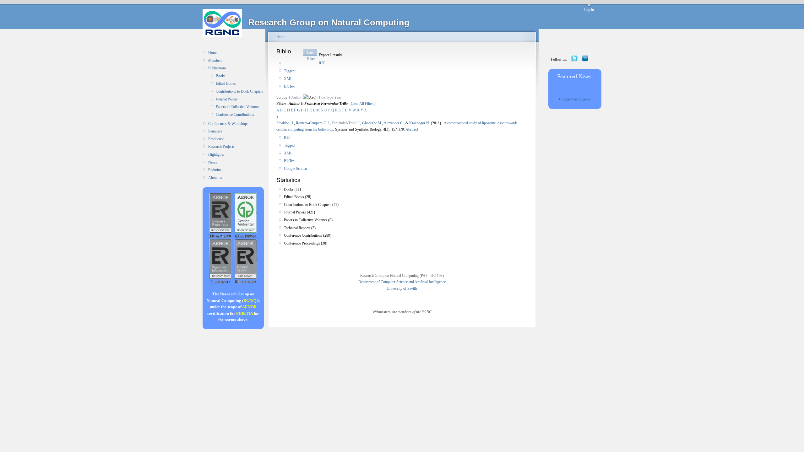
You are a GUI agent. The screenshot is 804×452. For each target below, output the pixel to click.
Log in (589, 10)
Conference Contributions (235, 114)
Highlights (216, 154)
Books (220, 76)
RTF (322, 63)
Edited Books (226, 83)
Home (212, 53)
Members (215, 60)
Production (216, 139)
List (310, 52)
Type (329, 97)
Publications (217, 68)
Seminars (215, 131)
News (212, 162)
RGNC (249, 300)
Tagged (289, 71)
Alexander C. (394, 123)
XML (288, 79)
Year (337, 97)
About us (215, 177)
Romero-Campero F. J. (313, 123)
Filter (311, 58)
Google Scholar (295, 168)
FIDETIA (244, 313)
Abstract (411, 129)
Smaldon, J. (285, 123)
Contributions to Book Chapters (239, 91)
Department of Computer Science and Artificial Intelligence (402, 282)
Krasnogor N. (419, 123)
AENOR (249, 306)
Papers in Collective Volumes (237, 107)
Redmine (214, 170)
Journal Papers (227, 99)
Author (296, 97)
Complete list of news (575, 99)
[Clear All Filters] (363, 103)
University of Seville (402, 288)
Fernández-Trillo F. (346, 123)
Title (321, 97)
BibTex (289, 86)
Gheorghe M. (372, 123)
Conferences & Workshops (228, 123)
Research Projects (221, 146)
